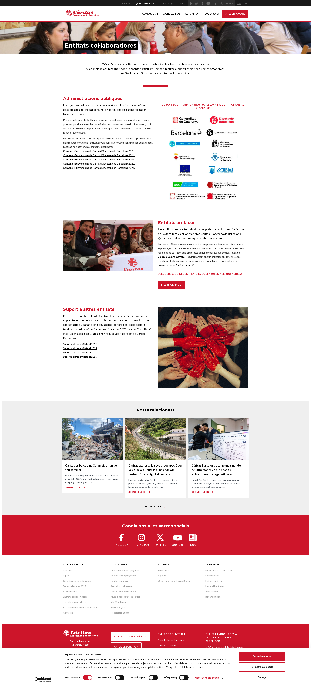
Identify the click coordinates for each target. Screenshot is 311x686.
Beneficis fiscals (213, 596)
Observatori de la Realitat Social (174, 580)
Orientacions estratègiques (77, 580)
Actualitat (192, 13)
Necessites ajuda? (120, 612)
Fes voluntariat (212, 575)
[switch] (119, 677)
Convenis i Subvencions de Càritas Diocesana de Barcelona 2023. (99, 159)
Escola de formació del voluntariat (80, 607)
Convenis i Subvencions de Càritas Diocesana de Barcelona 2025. (99, 150)
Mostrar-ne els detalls (207, 677)
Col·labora (211, 13)
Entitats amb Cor (186, 265)
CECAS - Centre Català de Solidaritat (224, 646)
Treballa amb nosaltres (74, 602)
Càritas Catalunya (167, 645)
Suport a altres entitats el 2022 (80, 348)
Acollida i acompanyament (124, 575)
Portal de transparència (130, 636)
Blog (182, 3)
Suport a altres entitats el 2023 (80, 344)
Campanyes (168, 3)
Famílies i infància (119, 580)
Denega (262, 677)
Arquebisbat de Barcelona (171, 640)
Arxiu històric (70, 591)
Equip (66, 575)
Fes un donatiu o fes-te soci (219, 570)
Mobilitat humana (119, 602)
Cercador (228, 3)
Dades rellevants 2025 (74, 586)
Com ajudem (150, 13)
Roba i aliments (213, 591)
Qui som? (68, 570)
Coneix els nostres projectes (125, 570)
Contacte (125, 3)
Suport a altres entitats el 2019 (80, 356)
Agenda (162, 575)
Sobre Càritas (171, 13)
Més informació (171, 284)
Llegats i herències (214, 586)
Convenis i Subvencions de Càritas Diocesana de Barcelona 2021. (99, 167)
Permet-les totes (262, 656)
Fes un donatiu (236, 13)
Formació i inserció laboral (123, 591)
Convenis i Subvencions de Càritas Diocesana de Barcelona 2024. (99, 155)
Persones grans (119, 607)
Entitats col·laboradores (75, 596)
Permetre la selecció (262, 666)
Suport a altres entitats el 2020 (80, 352)
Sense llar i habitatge (121, 586)
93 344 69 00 (82, 645)
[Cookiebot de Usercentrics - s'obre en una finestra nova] (43, 679)
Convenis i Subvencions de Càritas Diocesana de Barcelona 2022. (99, 163)
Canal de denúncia (126, 646)
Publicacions (164, 570)
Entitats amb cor (213, 580)
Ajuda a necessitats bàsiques (125, 596)
